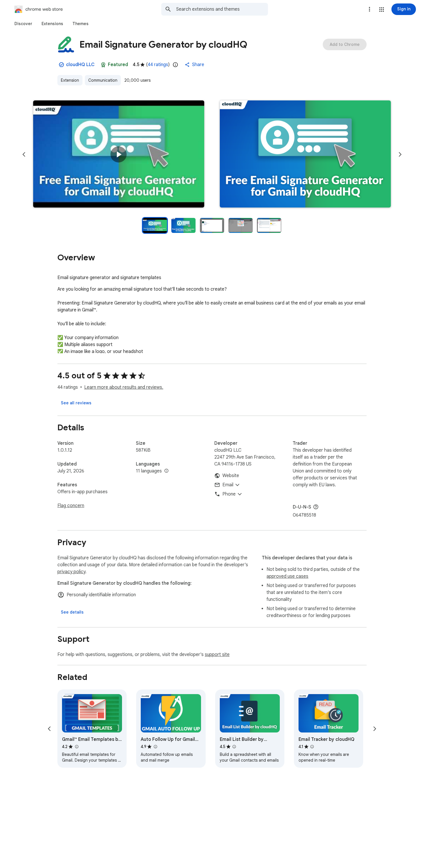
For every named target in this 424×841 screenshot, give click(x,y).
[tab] (23, 23)
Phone (229, 494)
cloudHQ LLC (80, 65)
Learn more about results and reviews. (123, 387)
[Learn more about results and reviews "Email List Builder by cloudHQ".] (234, 747)
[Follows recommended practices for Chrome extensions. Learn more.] (103, 65)
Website (230, 476)
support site (217, 654)
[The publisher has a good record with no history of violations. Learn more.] (61, 65)
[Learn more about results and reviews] (315, 506)
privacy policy (71, 572)
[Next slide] (400, 154)
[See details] (72, 612)
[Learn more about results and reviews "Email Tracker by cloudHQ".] (312, 747)
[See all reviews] (76, 403)
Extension (70, 80)
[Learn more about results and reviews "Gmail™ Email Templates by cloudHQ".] (76, 747)
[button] (381, 9)
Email (227, 485)
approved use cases (287, 576)
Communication (102, 80)
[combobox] (222, 9)
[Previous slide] (24, 154)
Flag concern (70, 506)
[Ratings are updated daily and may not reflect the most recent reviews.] (175, 64)
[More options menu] (369, 9)
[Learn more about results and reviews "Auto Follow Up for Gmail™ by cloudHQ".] (155, 747)
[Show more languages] (166, 471)
